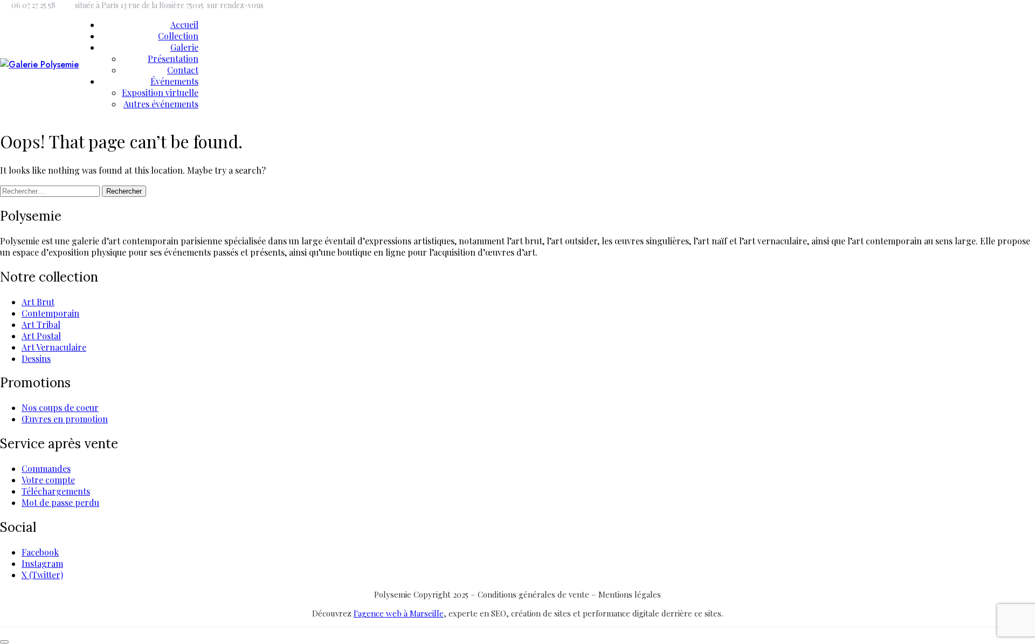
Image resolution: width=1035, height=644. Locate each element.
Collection (178, 36)
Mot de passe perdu (60, 502)
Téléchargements (56, 491)
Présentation (173, 58)
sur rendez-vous (235, 5)
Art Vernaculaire (54, 347)
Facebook (40, 552)
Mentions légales (629, 594)
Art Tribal (41, 324)
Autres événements (160, 103)
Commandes (46, 468)
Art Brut (38, 301)
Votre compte (48, 479)
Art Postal (41, 335)
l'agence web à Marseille (399, 613)
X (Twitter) (42, 574)
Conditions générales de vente (534, 594)
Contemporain (50, 313)
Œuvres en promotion (65, 418)
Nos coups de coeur (60, 407)
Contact (182, 70)
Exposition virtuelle (160, 92)
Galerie (184, 47)
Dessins (36, 358)
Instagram (42, 563)
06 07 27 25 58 (33, 5)
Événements (174, 81)
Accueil (184, 24)
